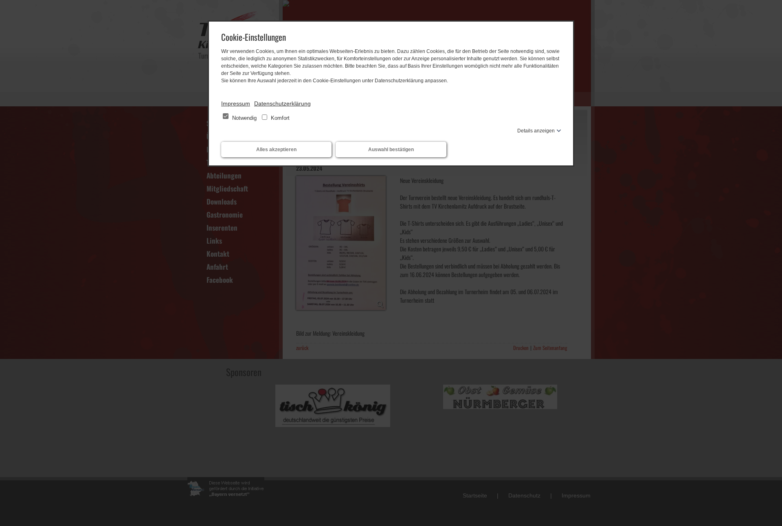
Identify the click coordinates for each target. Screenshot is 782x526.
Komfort (279, 118)
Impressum (235, 103)
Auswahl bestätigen (391, 149)
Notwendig (244, 118)
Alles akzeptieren (276, 149)
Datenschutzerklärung (282, 103)
